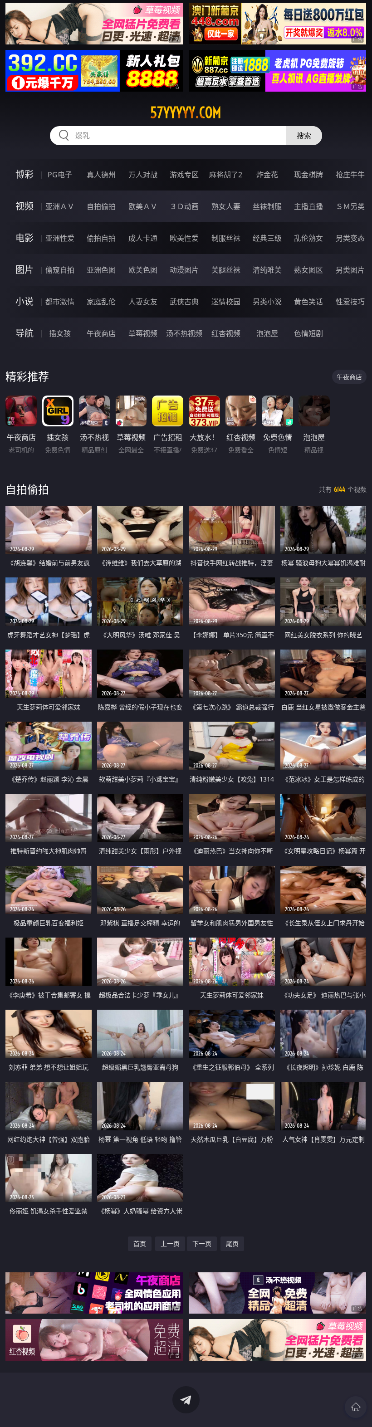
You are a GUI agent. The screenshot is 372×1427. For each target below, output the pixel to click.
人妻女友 (142, 302)
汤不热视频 (184, 333)
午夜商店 (101, 333)
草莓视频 (142, 333)
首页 (139, 1243)
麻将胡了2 (225, 175)
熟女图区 (308, 270)
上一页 (170, 1243)
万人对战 (142, 175)
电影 (24, 238)
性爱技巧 (350, 302)
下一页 (201, 1243)
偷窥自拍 (59, 270)
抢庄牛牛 (350, 175)
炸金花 (267, 175)
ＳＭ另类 (350, 206)
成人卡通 (142, 238)
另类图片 (350, 270)
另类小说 (267, 302)
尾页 (232, 1243)
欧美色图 (142, 270)
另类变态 (350, 238)
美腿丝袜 (225, 270)
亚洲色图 (101, 270)
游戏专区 (184, 175)
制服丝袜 (225, 238)
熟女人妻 (225, 206)
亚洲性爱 (59, 238)
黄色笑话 (308, 302)
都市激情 (59, 302)
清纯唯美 (267, 270)
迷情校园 (225, 302)
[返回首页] (356, 1407)
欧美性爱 (184, 238)
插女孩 (60, 333)
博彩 (24, 174)
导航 (24, 333)
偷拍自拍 (101, 238)
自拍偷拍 (101, 206)
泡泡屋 (267, 333)
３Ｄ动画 (184, 206)
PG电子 (60, 175)
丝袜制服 (267, 206)
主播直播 (308, 206)
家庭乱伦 (101, 302)
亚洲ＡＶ (59, 206)
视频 (24, 206)
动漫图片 (184, 270)
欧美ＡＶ (142, 206)
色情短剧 (308, 333)
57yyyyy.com (185, 112)
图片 (24, 270)
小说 (24, 301)
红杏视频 (225, 333)
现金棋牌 (308, 175)
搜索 (304, 136)
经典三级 (267, 238)
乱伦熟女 (308, 238)
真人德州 (101, 175)
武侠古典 (184, 302)
